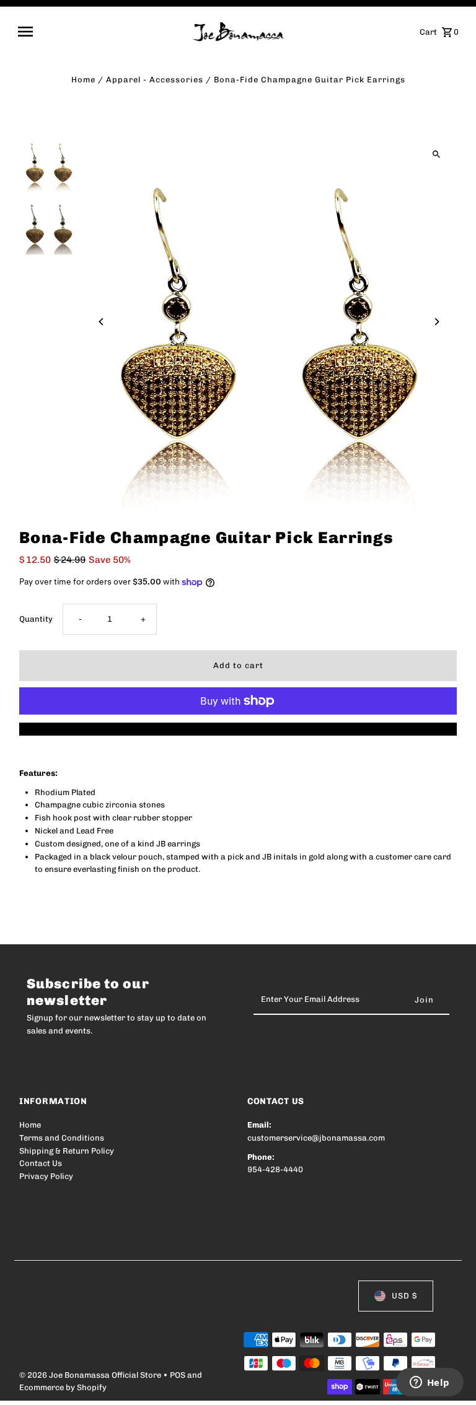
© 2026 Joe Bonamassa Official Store (91, 1375)
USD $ (404, 1295)
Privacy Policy (46, 1176)
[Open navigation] (100, 31)
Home (83, 79)
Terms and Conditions (61, 1137)
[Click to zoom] (437, 154)
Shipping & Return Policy (66, 1150)
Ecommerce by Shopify (63, 1387)
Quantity (36, 619)
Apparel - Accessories (154, 79)
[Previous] (101, 322)
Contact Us (40, 1163)
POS (177, 1375)
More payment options (238, 728)
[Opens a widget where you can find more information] (429, 1383)
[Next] (437, 322)
